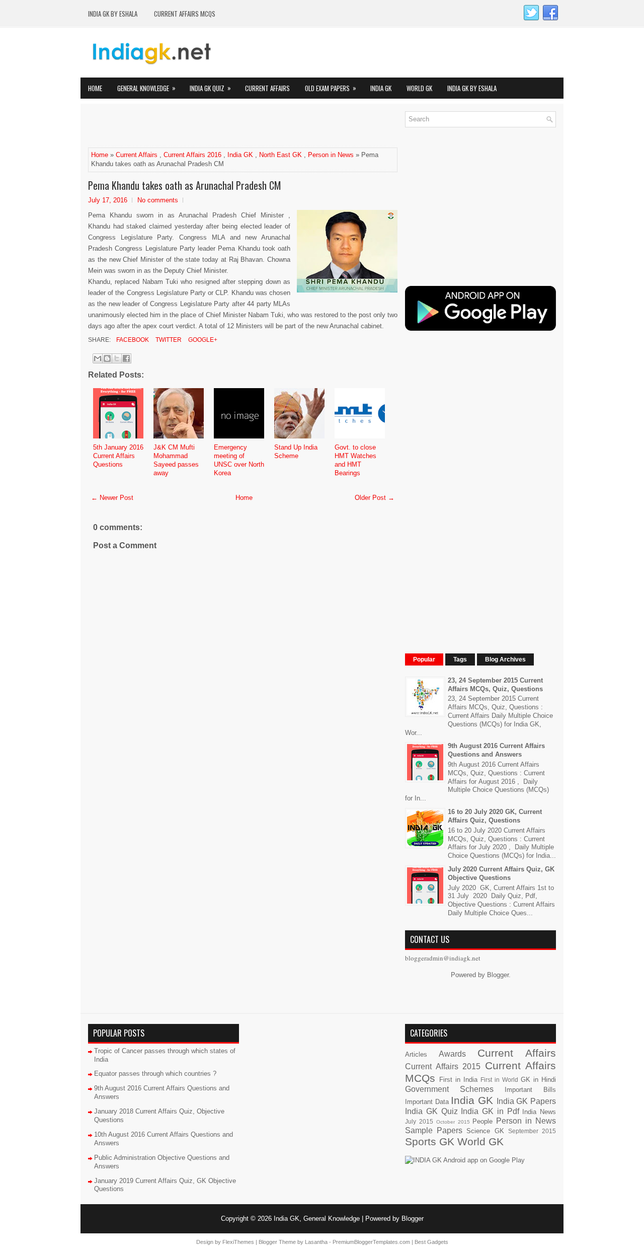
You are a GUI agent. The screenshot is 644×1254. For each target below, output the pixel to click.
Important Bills (530, 1089)
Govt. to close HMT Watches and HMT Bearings (355, 460)
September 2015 (532, 1131)
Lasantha (316, 1242)
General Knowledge (146, 88)
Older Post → (374, 497)
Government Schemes (449, 1089)
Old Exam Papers (330, 88)
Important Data (427, 1101)
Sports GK (429, 1141)
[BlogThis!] (107, 358)
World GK (419, 88)
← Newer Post (112, 497)
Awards (452, 1054)
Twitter (168, 339)
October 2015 (453, 1122)
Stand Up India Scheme (295, 452)
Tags (460, 659)
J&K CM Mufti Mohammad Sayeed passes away (176, 460)
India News (539, 1112)
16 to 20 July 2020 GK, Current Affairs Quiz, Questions (495, 816)
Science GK (485, 1131)
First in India (458, 1079)
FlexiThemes (238, 1242)
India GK (380, 88)
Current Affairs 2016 (192, 155)
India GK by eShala (112, 14)
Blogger (498, 975)
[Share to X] (117, 358)
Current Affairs (267, 88)
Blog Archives (505, 659)
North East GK (280, 155)
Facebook (132, 339)
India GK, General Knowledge (317, 1218)
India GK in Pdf (490, 1111)
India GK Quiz (210, 88)
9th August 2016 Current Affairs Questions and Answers (496, 750)
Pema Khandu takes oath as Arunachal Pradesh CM (184, 185)
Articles (416, 1054)
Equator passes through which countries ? (155, 1073)
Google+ (202, 339)
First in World (499, 1079)
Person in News (331, 155)
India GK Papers (526, 1101)
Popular (424, 659)
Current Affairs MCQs (184, 14)
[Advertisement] (206, 126)
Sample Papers (433, 1130)
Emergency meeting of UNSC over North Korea (239, 460)
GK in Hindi (538, 1079)
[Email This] (98, 358)
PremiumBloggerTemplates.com (371, 1242)
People (482, 1121)
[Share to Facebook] (126, 358)
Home (95, 88)
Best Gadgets (431, 1242)
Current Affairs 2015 (442, 1066)
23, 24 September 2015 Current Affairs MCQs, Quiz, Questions (495, 685)
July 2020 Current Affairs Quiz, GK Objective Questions (501, 873)
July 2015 (419, 1121)
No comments (157, 200)
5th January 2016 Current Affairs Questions (118, 456)
